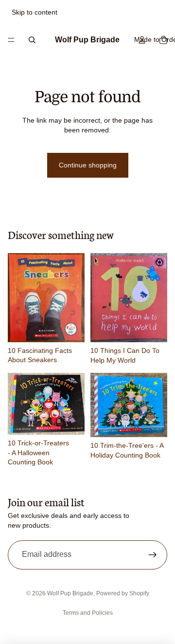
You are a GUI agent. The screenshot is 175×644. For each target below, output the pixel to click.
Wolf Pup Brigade (70, 593)
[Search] (32, 40)
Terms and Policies (88, 612)
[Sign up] (152, 555)
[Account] (142, 40)
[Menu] (11, 40)
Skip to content (34, 12)
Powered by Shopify (122, 593)
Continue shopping (88, 165)
